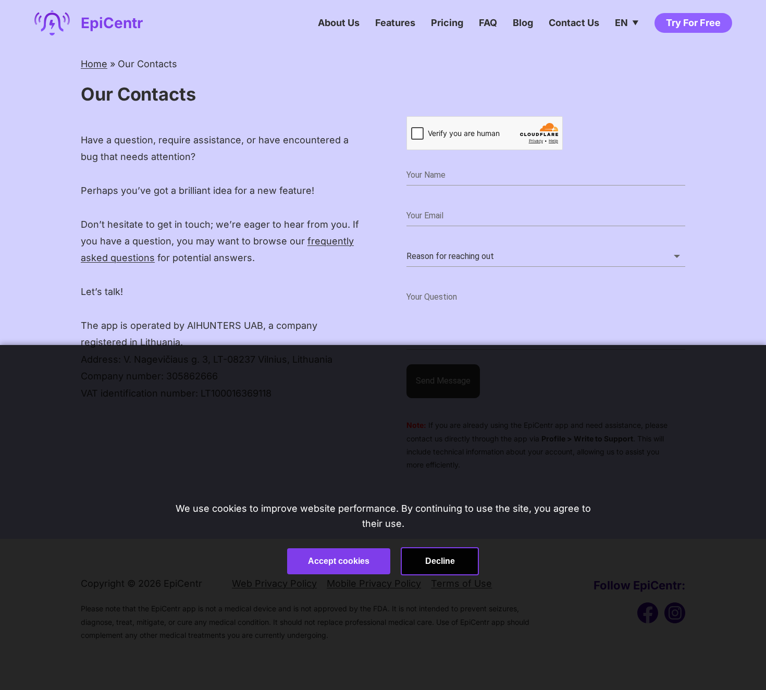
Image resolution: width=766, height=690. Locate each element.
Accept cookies (338, 561)
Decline (440, 561)
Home (94, 63)
